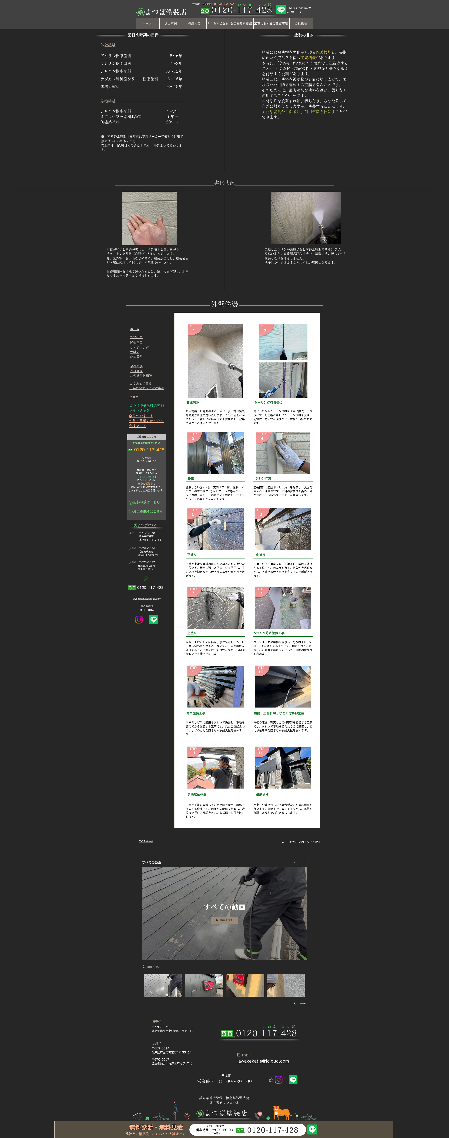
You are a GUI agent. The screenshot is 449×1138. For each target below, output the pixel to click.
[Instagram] (139, 619)
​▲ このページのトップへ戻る (301, 841)
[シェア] (295, 862)
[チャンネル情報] (303, 862)
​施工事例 (136, 356)
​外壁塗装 (136, 337)
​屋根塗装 (136, 342)
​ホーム (134, 329)
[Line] (281, 9)
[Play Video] (163, 985)
